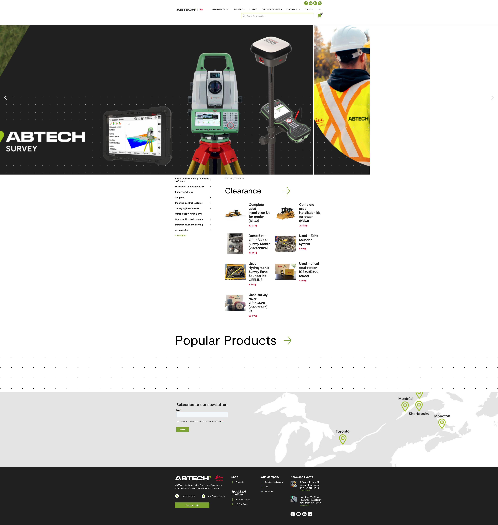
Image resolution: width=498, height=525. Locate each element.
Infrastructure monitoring (189, 224)
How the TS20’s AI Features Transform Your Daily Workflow (310, 500)
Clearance (180, 235)
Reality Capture (243, 499)
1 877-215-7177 (188, 496)
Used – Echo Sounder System (308, 239)
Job (267, 486)
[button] (5, 98)
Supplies (179, 197)
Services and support (274, 482)
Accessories (181, 230)
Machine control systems (189, 202)
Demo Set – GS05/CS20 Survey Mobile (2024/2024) (259, 241)
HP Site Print (241, 504)
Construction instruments (189, 219)
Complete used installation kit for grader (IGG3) (259, 212)
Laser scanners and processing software (192, 179)
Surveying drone (184, 191)
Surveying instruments (187, 208)
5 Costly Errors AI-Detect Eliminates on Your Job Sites (310, 485)
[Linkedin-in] (315, 3)
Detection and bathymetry (190, 186)
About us (269, 491)
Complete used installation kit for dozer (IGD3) (309, 212)
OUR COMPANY (292, 9)
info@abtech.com (216, 496)
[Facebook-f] (306, 3)
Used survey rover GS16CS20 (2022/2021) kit (258, 303)
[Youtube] (311, 3)
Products (229, 178)
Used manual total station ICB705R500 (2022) (309, 269)
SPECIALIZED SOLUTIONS (271, 9)
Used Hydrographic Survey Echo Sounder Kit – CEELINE (259, 271)
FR (319, 9)
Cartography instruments (188, 213)
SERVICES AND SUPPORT (220, 9)
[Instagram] (320, 3)
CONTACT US (309, 9)
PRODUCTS (253, 9)
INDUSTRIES (238, 9)
